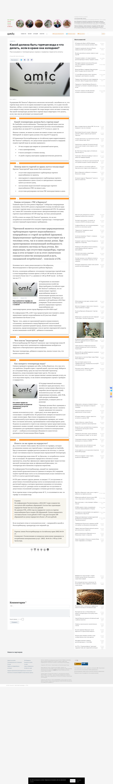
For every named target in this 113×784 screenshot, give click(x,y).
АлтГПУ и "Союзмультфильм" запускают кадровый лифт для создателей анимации (86, 647)
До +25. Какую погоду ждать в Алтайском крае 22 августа (86, 151)
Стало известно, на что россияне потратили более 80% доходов (87, 450)
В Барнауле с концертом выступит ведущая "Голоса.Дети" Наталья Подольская (87, 317)
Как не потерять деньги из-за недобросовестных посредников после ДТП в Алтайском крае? (87, 363)
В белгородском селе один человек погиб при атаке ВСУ (86, 301)
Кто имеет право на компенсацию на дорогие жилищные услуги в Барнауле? (22, 405)
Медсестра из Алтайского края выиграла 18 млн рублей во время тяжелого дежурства (87, 161)
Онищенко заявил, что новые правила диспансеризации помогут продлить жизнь (86, 58)
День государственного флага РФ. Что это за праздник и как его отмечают (87, 127)
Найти (103, 33)
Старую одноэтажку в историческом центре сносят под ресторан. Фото (87, 139)
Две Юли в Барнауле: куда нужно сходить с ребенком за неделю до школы (86, 493)
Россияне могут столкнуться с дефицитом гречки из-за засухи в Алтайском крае (86, 606)
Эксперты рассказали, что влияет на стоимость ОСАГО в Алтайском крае (85, 221)
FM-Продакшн (27, 660)
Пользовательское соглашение (14, 662)
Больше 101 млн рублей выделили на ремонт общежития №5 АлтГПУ (87, 352)
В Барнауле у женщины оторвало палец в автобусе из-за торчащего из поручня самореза (86, 405)
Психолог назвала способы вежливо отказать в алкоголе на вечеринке (85, 91)
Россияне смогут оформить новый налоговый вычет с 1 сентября (84, 369)
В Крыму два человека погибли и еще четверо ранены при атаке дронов (85, 636)
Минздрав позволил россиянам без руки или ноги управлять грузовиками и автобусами (86, 64)
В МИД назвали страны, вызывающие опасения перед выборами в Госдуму (85, 507)
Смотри (42, 33)
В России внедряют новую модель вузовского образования (84, 456)
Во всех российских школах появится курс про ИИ (86, 53)
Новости (23, 33)
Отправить (14, 622)
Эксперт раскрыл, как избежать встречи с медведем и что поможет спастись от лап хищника (86, 259)
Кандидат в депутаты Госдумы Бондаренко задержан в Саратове (86, 241)
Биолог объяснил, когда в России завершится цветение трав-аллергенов (85, 422)
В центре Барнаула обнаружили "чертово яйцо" (86, 311)
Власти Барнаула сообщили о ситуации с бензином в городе (86, 173)
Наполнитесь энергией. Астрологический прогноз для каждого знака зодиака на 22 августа (86, 146)
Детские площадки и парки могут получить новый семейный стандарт (86, 306)
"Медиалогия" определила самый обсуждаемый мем (84, 231)
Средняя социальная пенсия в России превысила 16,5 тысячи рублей (85, 48)
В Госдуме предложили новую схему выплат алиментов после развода (87, 265)
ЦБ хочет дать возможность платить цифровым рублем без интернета (84, 215)
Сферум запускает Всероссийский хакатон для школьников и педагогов (86, 529)
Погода (9, 664)
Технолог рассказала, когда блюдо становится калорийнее (84, 254)
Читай (29, 33)
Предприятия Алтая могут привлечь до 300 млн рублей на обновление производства (86, 524)
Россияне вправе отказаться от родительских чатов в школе (83, 411)
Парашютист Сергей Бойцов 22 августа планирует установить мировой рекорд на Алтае (86, 86)
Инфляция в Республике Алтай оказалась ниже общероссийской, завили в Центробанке (86, 248)
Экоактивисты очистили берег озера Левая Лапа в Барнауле (86, 357)
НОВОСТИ (12, 41)
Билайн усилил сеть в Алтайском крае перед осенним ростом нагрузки (85, 445)
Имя (11, 605)
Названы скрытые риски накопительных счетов (86, 624)
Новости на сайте (11, 660)
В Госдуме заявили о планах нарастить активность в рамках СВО (85, 417)
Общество (24, 298)
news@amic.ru (55, 669)
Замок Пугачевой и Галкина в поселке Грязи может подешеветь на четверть (87, 539)
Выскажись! (14, 60)
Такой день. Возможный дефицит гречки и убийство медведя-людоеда (86, 156)
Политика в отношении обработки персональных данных (20, 672)
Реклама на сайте (28, 662)
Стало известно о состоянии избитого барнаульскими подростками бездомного (86, 167)
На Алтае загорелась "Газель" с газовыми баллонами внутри (86, 236)
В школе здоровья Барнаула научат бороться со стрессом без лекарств (84, 630)
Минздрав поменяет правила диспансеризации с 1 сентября (83, 641)
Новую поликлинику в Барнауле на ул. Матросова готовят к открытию (85, 534)
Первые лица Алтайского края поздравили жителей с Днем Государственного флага (86, 80)
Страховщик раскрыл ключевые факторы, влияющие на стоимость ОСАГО (86, 440)
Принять (72, 780)
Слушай (35, 33)
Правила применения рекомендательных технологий (19, 670)
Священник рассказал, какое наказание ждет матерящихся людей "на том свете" (86, 434)
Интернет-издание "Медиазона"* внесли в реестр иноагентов (86, 178)
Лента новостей (79, 39)
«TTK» (26, 685)
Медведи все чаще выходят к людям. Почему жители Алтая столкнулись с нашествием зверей (85, 577)
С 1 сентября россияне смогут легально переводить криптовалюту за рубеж (86, 75)
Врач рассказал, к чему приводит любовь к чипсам (86, 503)
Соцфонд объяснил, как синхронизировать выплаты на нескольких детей (86, 226)
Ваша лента (81, 33)
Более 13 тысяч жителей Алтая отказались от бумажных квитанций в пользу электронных (86, 428)
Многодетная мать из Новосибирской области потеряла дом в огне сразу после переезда (86, 613)
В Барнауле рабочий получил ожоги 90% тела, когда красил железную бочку (86, 498)
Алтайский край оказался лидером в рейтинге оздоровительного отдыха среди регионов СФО (86, 340)
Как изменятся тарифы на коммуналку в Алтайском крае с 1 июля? (24, 302)
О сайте (26, 664)
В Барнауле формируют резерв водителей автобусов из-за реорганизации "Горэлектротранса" (86, 518)
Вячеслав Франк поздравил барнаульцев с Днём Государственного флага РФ (86, 70)
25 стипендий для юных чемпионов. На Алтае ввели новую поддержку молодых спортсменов (85, 583)
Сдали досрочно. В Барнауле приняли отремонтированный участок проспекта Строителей (86, 347)
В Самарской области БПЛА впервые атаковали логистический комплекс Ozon (86, 44)
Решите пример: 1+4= (16, 619)
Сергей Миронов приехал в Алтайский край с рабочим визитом (87, 619)
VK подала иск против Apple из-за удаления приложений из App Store (87, 512)
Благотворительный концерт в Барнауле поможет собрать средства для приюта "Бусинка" (86, 133)
